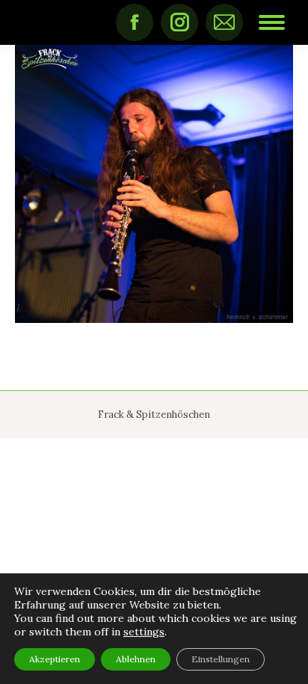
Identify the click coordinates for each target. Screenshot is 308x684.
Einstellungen (220, 659)
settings (143, 631)
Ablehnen (135, 659)
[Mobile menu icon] (272, 22)
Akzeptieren (54, 659)
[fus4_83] (154, 184)
